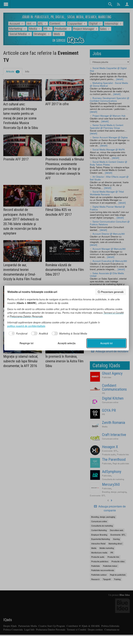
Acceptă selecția (67, 343)
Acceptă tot (106, 343)
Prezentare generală (112, 292)
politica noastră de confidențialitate (26, 326)
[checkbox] (17, 333)
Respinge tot (26, 343)
